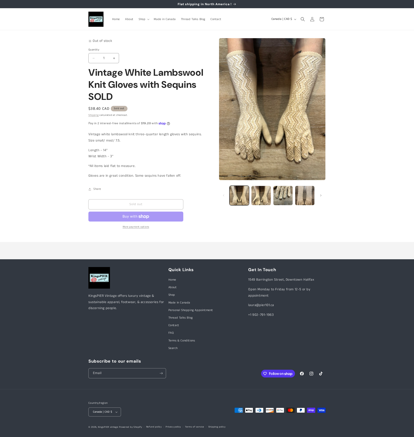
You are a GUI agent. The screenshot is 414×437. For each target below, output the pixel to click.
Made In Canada (179, 302)
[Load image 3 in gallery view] (283, 195)
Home (172, 280)
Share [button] (97, 189)
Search (173, 348)
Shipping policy (217, 427)
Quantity (93, 50)
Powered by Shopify (130, 427)
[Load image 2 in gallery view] (261, 195)
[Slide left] (223, 195)
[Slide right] (321, 195)
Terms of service (194, 427)
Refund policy (154, 427)
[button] (143, 19)
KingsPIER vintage (108, 427)
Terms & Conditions (181, 340)
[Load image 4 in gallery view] (305, 195)
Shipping (93, 115)
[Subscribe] (161, 373)
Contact (173, 325)
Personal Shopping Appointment (190, 310)
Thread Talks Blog (180, 318)
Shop (171, 295)
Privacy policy (173, 427)
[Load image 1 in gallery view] (239, 195)
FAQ (171, 333)
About (172, 287)
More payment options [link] (136, 227)
